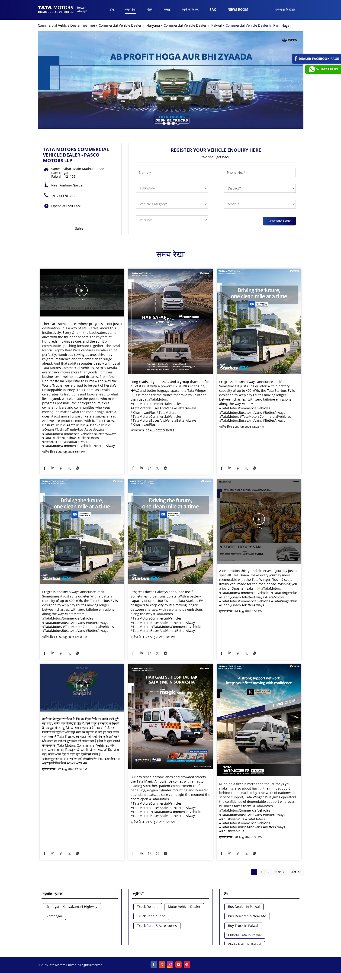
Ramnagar (54, 916)
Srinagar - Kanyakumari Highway (71, 907)
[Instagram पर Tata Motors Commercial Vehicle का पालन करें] (170, 964)
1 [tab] (163, 123)
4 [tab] (177, 123)
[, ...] (82, 688)
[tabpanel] (170, 80)
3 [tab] (173, 123)
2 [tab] (168, 123)
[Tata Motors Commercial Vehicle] (62, 10)
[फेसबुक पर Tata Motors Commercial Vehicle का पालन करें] (153, 964)
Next (278, 872)
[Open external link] (316, 62)
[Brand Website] (187, 964)
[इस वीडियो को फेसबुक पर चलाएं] (82, 293)
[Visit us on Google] (162, 964)
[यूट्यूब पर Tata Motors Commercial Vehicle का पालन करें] (178, 964)
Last (293, 872)
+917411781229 (63, 195)
